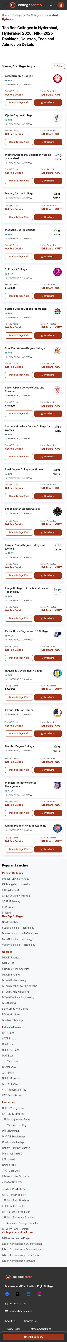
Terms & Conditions (40, 1328)
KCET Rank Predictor (13, 1206)
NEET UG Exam (10, 1078)
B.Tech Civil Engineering (15, 991)
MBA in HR (8, 963)
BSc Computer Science (15, 1008)
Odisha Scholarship (13, 1142)
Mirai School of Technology (17, 939)
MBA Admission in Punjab (16, 1238)
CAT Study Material (13, 1113)
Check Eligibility (33, 1337)
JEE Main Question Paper (16, 1119)
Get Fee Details (14, 94)
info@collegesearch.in (21, 1311)
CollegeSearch (25, 5)
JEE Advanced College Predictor (20, 1223)
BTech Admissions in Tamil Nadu (20, 1255)
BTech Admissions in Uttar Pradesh (22, 1243)
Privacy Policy (12, 1328)
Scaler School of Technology (18, 927)
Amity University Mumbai (16, 895)
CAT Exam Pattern (12, 1095)
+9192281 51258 (18, 1303)
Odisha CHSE (9, 1165)
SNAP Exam (9, 1067)
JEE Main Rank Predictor (16, 1200)
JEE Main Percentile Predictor (18, 1217)
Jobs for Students (12, 1182)
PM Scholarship (11, 1130)
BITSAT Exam (10, 1084)
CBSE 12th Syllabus (13, 1108)
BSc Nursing (9, 1003)
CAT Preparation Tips (14, 1089)
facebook (7, 1294)
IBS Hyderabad (10, 890)
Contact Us (30, 1321)
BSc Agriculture (11, 1014)
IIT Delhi (6, 912)
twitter (17, 1294)
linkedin (28, 1294)
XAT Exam (8, 1072)
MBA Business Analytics (15, 969)
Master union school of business (20, 933)
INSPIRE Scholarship (13, 1136)
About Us (10, 1321)
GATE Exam (8, 1038)
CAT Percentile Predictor (16, 1211)
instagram (39, 1294)
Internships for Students (15, 1176)
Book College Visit (19, 102)
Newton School (10, 922)
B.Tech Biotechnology (14, 980)
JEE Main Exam (10, 1061)
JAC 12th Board (11, 1170)
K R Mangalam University (16, 884)
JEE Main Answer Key (14, 1125)
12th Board (47, 94)
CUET (58, 94)
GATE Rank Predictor (14, 1194)
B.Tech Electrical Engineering (18, 997)
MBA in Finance (10, 957)
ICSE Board (8, 1159)
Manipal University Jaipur (16, 878)
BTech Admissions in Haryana (19, 1260)
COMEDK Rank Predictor (15, 1228)
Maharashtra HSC (12, 1153)
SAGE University (11, 901)
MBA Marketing (11, 974)
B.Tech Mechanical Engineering (19, 986)
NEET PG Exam (10, 1049)
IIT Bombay (8, 907)
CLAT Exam (8, 1044)
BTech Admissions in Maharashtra (21, 1249)
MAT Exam (8, 1055)
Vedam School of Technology (18, 944)
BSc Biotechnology (12, 1020)
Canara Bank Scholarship (16, 1148)
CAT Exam (8, 1032)
